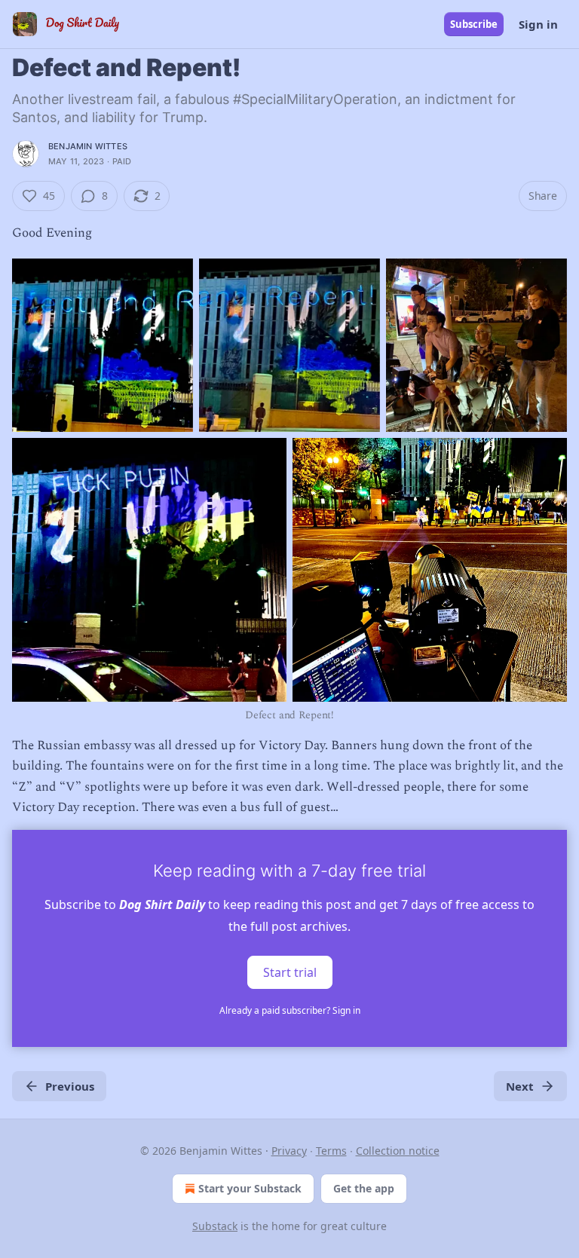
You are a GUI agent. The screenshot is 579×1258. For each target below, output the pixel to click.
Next (520, 1086)
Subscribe (474, 24)
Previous (69, 1086)
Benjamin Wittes (87, 146)
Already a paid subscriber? (289, 1010)
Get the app (363, 1188)
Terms (331, 1150)
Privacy (289, 1150)
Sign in (538, 24)
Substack (214, 1226)
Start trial (290, 972)
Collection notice (398, 1150)
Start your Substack (250, 1188)
